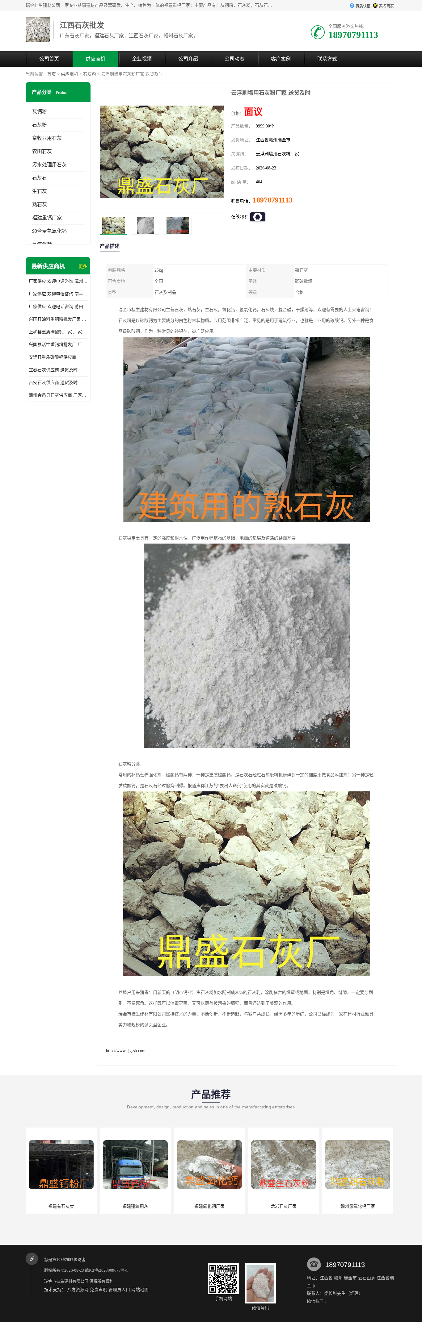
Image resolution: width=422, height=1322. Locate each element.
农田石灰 (42, 151)
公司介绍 (188, 58)
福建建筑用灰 (61, 1206)
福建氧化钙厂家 (135, 1206)
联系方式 (327, 58)
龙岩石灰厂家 (209, 1206)
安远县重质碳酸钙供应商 (52, 357)
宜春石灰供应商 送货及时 (53, 370)
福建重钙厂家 (47, 217)
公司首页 (49, 58)
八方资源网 (78, 1289)
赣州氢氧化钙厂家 (283, 1206)
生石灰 (39, 191)
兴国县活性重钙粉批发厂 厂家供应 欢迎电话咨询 (58, 344)
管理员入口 (119, 1289)
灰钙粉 (39, 111)
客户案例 (281, 58)
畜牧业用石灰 (47, 138)
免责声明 (98, 1289)
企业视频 (142, 58)
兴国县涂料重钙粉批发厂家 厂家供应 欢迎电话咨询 (58, 319)
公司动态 (234, 58)
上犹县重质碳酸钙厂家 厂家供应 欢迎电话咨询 (58, 332)
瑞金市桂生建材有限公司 (66, 1281)
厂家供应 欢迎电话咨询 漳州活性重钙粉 (58, 281)
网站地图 (140, 1289)
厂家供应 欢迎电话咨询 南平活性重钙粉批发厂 (58, 294)
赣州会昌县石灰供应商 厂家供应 (58, 395)
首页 (51, 74)
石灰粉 (89, 74)
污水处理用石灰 (49, 164)
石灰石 (39, 178)
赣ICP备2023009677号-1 (106, 1270)
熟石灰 (39, 204)
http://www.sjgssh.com (126, 1051)
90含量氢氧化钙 (49, 231)
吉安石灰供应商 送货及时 (53, 382)
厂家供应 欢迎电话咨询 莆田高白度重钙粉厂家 (58, 306)
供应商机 (95, 58)
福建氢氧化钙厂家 (357, 1206)
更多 (82, 266)
